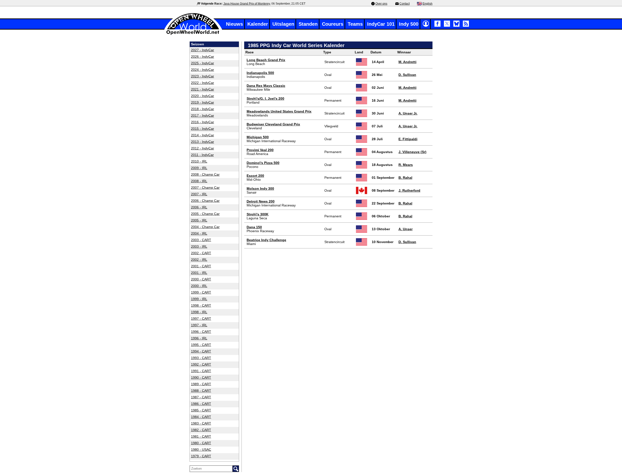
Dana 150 (254, 227)
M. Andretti (407, 62)
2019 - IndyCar (202, 102)
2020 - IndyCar (202, 96)
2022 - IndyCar (202, 83)
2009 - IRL (199, 168)
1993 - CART (201, 358)
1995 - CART (201, 345)
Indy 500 (408, 24)
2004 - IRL (199, 233)
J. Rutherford (409, 190)
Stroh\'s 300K (257, 214)
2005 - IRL (199, 220)
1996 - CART (201, 332)
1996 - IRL (199, 338)
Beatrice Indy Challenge (266, 240)
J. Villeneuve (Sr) (412, 152)
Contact (404, 3)
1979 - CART (201, 456)
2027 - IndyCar (202, 50)
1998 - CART (201, 305)
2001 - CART (201, 266)
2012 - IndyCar (202, 148)
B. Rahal (405, 178)
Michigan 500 (258, 137)
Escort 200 (255, 176)
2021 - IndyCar (202, 89)
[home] (193, 34)
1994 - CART (201, 351)
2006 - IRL (199, 207)
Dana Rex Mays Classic (266, 86)
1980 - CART (201, 443)
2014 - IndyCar (202, 135)
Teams (355, 24)
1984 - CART (201, 417)
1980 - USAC (201, 449)
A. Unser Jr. (407, 113)
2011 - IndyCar (202, 155)
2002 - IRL (199, 260)
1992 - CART (201, 364)
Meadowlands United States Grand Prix (279, 111)
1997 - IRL (199, 325)
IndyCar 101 (381, 24)
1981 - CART (201, 436)
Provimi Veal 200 (260, 150)
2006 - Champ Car (205, 201)
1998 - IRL (199, 312)
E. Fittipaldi (407, 139)
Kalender (257, 24)
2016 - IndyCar (202, 122)
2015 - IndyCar (202, 129)
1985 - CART (201, 410)
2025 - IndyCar (202, 63)
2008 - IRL (199, 181)
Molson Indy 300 (260, 188)
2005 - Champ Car (205, 214)
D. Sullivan (407, 75)
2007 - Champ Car (205, 187)
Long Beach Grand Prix (266, 60)
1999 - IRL (199, 299)
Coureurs (332, 24)
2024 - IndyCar (202, 70)
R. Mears (405, 165)
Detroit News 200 (261, 201)
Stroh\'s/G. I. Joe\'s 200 (265, 98)
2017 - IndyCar (202, 115)
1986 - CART (201, 404)
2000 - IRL (199, 286)
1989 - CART (201, 384)
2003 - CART (201, 240)
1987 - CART (201, 397)
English (427, 3)
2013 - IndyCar (202, 142)
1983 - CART (201, 423)
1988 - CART (201, 391)
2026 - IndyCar (202, 56)
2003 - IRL (199, 246)
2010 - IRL (199, 161)
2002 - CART (201, 253)
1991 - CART (201, 371)
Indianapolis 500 (260, 73)
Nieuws (234, 24)
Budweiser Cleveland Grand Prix (273, 124)
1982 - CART (201, 430)
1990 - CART (201, 377)
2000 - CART (201, 279)
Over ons (381, 3)
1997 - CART (201, 318)
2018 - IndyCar (202, 109)
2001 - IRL (199, 273)
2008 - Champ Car (205, 174)
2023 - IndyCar (202, 76)
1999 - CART (201, 292)
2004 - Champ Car (205, 227)
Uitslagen (283, 24)
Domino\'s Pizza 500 (263, 163)
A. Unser (405, 229)
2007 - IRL (199, 194)
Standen (308, 24)
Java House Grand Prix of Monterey (246, 3)
